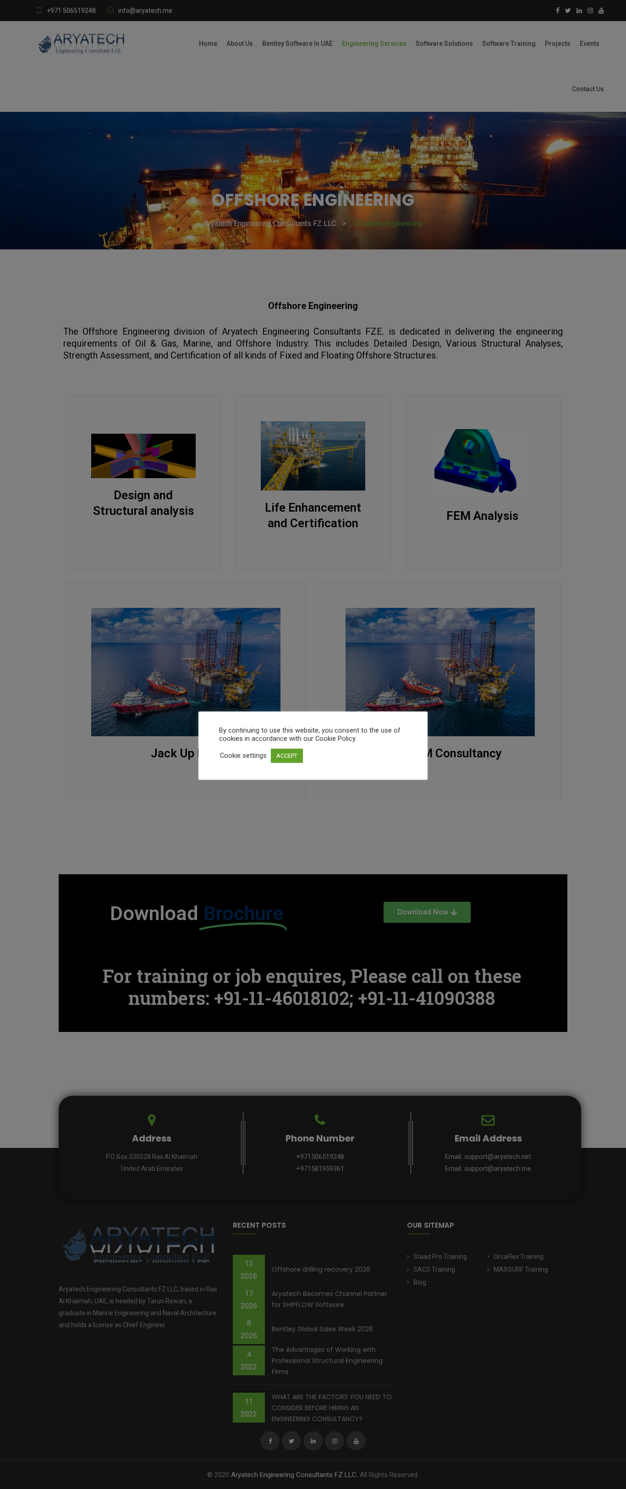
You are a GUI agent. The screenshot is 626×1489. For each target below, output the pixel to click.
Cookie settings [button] (243, 755)
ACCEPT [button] (286, 755)
